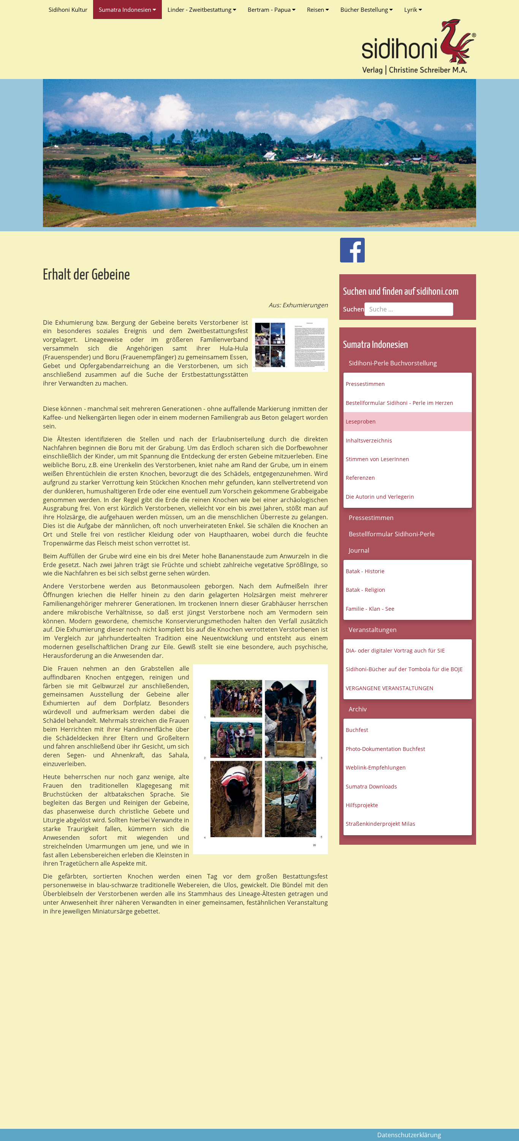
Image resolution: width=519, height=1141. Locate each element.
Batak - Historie (365, 571)
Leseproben (361, 421)
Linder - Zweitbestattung (200, 9)
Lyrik (411, 9)
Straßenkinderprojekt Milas (380, 823)
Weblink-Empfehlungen (376, 767)
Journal (359, 550)
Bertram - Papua (270, 9)
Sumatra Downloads (371, 786)
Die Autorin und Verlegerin (380, 496)
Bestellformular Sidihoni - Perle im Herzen (399, 402)
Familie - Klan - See (370, 608)
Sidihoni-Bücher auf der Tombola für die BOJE (404, 669)
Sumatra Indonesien (126, 9)
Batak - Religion (365, 589)
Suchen (353, 309)
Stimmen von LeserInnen (377, 459)
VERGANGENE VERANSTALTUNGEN (390, 688)
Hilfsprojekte (362, 805)
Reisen (316, 9)
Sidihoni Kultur (68, 9)
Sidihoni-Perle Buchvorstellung (393, 363)
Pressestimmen (365, 383)
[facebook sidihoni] (349, 246)
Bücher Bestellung (364, 9)
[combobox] (408, 309)
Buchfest (357, 729)
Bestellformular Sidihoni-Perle (392, 534)
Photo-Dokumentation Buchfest (385, 748)
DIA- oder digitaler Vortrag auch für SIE (395, 650)
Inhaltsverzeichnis (369, 440)
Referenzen (360, 477)
